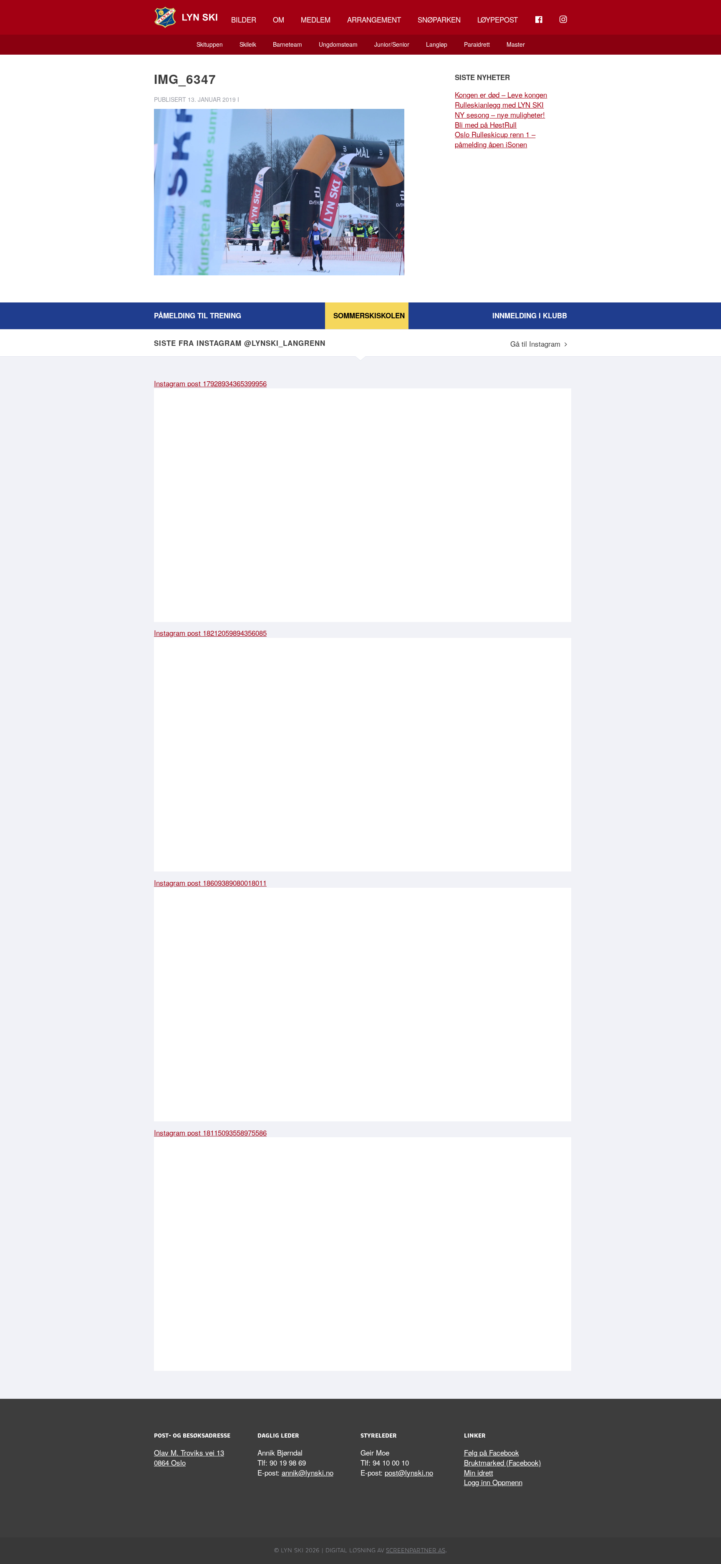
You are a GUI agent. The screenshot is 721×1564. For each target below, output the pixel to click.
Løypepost (497, 19)
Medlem (315, 19)
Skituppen (210, 44)
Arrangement (374, 19)
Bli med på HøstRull (486, 124)
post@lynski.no (409, 1472)
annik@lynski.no (307, 1472)
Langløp (436, 44)
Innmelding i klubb (529, 315)
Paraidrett (477, 44)
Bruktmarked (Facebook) (502, 1462)
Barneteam (287, 44)
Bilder (243, 19)
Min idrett (478, 1472)
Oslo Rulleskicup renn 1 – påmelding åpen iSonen (495, 139)
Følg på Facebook (491, 1452)
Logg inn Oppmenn (493, 1482)
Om (278, 19)
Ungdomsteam (338, 44)
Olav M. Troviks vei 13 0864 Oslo (189, 1457)
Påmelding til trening (197, 315)
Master (516, 44)
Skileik (247, 44)
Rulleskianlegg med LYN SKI (499, 104)
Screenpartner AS (415, 1550)
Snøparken (439, 19)
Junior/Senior (391, 44)
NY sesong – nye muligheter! (500, 114)
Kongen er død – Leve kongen (501, 94)
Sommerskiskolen (369, 315)
